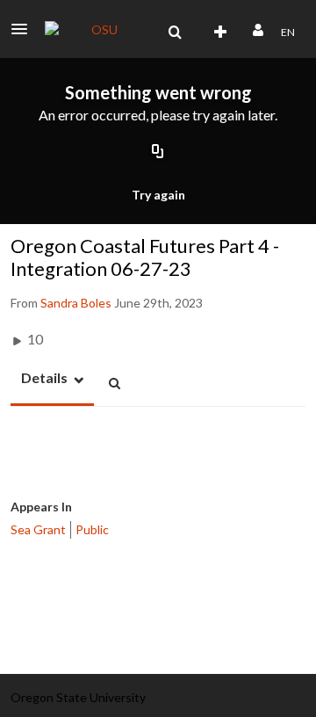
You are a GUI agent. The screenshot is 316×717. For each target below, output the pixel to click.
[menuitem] (174, 32)
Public (92, 529)
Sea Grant (38, 529)
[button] (25, 29)
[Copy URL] (158, 153)
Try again (158, 194)
